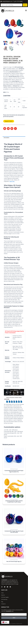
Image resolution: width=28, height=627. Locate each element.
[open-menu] (26, 10)
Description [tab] (6, 137)
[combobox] (11, 5)
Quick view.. (12, 181)
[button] (22, 20)
